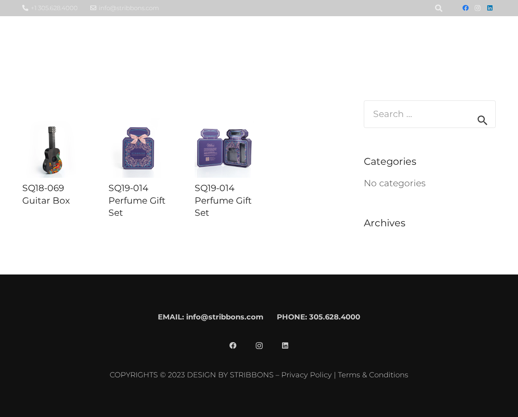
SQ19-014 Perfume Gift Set (137, 201)
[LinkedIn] (490, 8)
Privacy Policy (306, 374)
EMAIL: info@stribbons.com (210, 317)
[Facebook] (465, 8)
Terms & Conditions (373, 374)
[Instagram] (477, 8)
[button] (396, 40)
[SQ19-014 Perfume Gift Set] (138, 148)
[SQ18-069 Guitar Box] (52, 148)
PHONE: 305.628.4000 (318, 317)
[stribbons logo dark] (76, 40)
